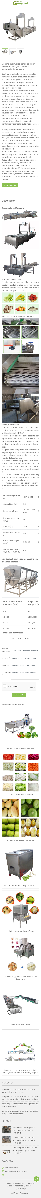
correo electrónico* (7, 650)
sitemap (22, 1188)
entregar (19, 695)
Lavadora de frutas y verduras (20, 749)
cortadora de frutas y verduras (20, 794)
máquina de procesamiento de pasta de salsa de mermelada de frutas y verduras (20, 1098)
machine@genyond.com (16, 1171)
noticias (31, 1183)
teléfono (5, 665)
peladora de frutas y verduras (20, 840)
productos (19, 1183)
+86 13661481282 (12, 1167)
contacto (30, 1185)
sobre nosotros (16, 1185)
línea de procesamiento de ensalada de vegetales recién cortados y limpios (20, 1071)
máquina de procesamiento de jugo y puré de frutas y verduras (18, 1090)
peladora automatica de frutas (20, 931)
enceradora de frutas (20, 1025)
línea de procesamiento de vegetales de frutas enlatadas (20, 1105)
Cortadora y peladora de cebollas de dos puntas (20, 978)
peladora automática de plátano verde (20, 885)
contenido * (6, 673)
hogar (9, 1183)
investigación (10, 185)
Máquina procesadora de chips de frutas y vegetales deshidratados (20, 1112)
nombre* (6, 658)
